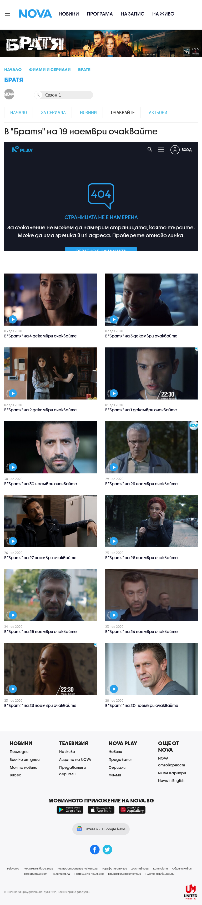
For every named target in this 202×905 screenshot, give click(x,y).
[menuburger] (7, 13)
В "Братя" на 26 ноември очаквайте (141, 557)
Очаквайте (123, 112)
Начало (18, 112)
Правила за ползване (89, 873)
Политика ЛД (61, 873)
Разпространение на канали (78, 868)
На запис (132, 14)
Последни (19, 751)
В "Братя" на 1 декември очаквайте (141, 409)
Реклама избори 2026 (38, 868)
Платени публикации (159, 873)
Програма (100, 14)
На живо (163, 14)
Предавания (120, 759)
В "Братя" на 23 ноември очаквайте (40, 705)
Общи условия (181, 868)
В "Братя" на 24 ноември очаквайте (141, 631)
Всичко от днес (25, 759)
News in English (171, 780)
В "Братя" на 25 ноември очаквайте (40, 631)
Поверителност (35, 873)
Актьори (158, 112)
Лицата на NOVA (75, 759)
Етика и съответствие (124, 873)
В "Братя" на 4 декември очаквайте (40, 335)
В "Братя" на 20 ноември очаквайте (141, 705)
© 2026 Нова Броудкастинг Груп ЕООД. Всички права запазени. (47, 891)
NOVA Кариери (172, 773)
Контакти (160, 868)
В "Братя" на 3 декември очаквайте (141, 335)
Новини (69, 14)
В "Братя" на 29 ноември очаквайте (141, 483)
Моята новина (24, 767)
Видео (15, 775)
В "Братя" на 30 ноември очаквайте (40, 483)
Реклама (13, 868)
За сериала (53, 112)
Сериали (117, 767)
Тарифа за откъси (114, 868)
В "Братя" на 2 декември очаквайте (40, 409)
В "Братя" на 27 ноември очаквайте (40, 557)
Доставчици (140, 868)
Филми (115, 775)
